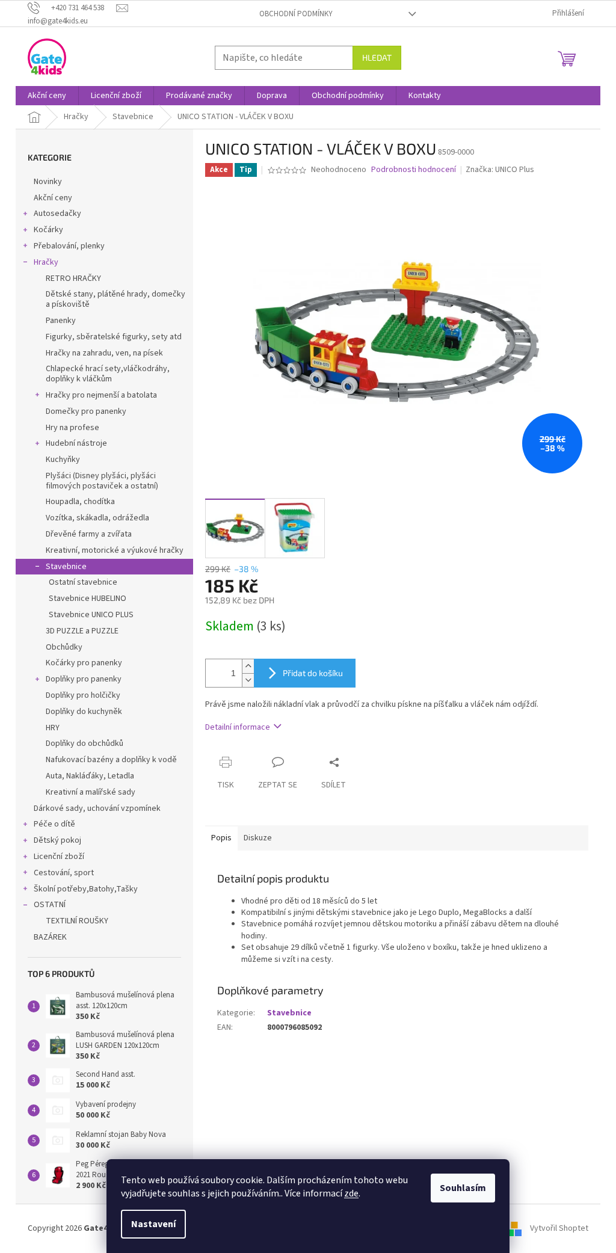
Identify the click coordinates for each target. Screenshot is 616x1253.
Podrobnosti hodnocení (413, 170)
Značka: (500, 170)
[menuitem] (47, 95)
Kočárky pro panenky (84, 663)
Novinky (48, 182)
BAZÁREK (50, 937)
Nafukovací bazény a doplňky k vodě (111, 760)
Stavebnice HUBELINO (87, 599)
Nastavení (153, 1224)
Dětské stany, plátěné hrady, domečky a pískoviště (115, 299)
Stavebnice (66, 567)
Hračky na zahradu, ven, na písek (104, 353)
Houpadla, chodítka (80, 502)
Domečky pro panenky (86, 411)
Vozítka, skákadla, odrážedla (97, 518)
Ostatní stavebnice (83, 582)
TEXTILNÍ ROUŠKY (77, 921)
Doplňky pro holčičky (83, 695)
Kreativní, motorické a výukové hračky (114, 550)
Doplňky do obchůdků (84, 743)
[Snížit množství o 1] (248, 680)
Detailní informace (237, 727)
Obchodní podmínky (296, 13)
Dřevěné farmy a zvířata (89, 534)
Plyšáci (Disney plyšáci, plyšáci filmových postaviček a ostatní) (102, 481)
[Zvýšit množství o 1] (248, 666)
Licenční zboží (59, 857)
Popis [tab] (221, 838)
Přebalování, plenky (69, 246)
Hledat (377, 57)
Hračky (46, 262)
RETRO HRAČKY (73, 278)
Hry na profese (72, 428)
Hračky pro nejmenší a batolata (101, 395)
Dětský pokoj (57, 840)
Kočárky (48, 230)
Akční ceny (53, 198)
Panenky (61, 321)
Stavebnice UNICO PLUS (91, 615)
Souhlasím (463, 1188)
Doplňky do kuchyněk (84, 712)
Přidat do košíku (313, 673)
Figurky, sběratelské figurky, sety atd (114, 337)
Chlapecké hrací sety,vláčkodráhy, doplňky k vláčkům (108, 374)
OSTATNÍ (50, 905)
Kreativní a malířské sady (90, 792)
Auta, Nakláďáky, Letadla (90, 776)
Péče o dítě (54, 824)
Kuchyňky (63, 460)
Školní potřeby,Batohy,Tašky (86, 889)
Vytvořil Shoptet (559, 1228)
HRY (53, 728)
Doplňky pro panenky (84, 679)
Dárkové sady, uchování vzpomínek (97, 808)
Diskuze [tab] (258, 838)
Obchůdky (64, 647)
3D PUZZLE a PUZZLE (82, 631)
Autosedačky (57, 214)
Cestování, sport (64, 873)
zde (351, 1193)
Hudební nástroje (76, 443)
